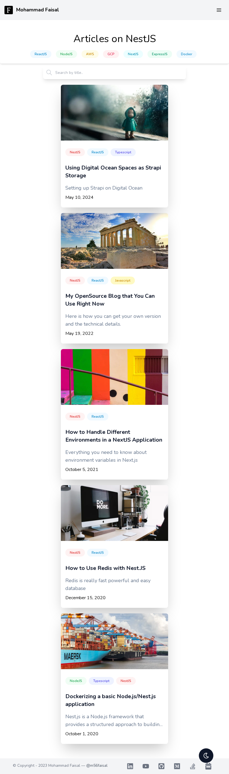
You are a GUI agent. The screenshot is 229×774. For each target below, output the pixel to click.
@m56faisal (97, 765)
